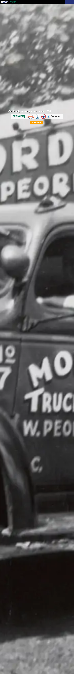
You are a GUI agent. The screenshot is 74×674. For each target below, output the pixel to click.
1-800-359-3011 (70, 1)
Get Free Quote (36, 122)
